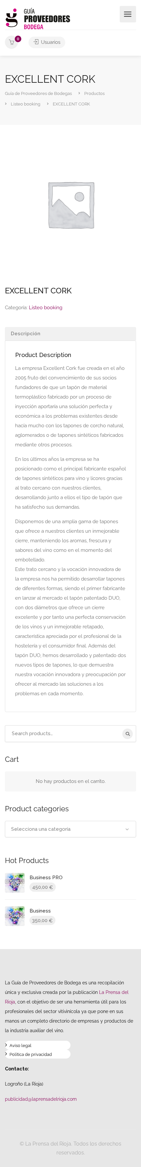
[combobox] (70, 829)
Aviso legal (20, 1046)
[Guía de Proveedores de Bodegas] (37, 18)
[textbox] (70, 829)
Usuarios (50, 42)
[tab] (70, 334)
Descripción (25, 334)
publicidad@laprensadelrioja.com (41, 1099)
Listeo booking (45, 308)
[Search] (127, 734)
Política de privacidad (31, 1055)
